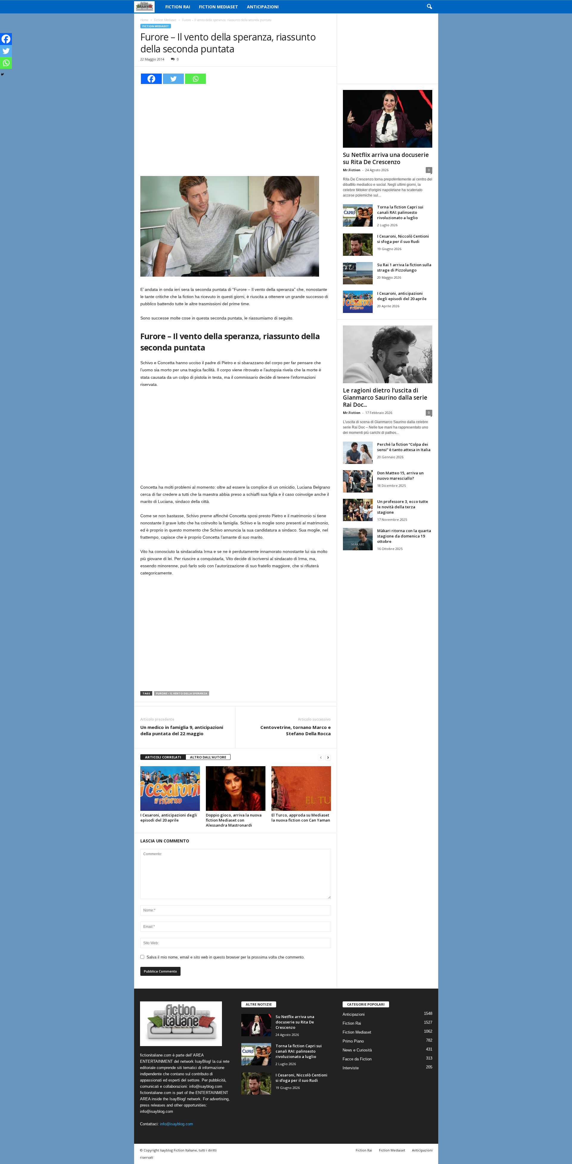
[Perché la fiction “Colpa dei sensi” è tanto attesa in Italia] (358, 453)
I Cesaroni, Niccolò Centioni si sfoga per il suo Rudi (403, 238)
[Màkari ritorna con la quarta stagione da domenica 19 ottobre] (358, 539)
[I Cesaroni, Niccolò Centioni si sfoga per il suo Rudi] (358, 244)
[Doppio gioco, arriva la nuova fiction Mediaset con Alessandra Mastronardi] (235, 788)
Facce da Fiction (357, 1059)
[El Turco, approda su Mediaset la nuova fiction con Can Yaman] (301, 788)
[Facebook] (151, 79)
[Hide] (2, 74)
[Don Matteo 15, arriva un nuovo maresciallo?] (358, 481)
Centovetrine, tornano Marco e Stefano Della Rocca (295, 730)
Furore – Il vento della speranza (181, 693)
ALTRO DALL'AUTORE (208, 757)
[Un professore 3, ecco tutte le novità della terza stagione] (358, 510)
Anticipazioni (263, 7)
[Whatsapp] (195, 79)
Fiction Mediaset (218, 7)
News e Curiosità (357, 1050)
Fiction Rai (177, 7)
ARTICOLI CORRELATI (163, 757)
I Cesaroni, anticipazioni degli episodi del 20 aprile (168, 817)
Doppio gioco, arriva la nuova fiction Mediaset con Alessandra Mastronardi (234, 820)
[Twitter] (173, 79)
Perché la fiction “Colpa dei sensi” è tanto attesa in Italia (403, 447)
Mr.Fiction (351, 170)
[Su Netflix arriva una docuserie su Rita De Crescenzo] (387, 119)
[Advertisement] (236, 129)
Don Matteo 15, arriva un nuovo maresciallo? (400, 475)
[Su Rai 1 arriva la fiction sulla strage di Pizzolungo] (358, 273)
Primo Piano (353, 1041)
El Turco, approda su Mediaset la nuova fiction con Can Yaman (300, 817)
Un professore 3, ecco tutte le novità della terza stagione (402, 507)
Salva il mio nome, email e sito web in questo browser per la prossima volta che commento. (226, 957)
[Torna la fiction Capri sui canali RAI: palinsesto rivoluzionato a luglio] (358, 215)
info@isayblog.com (176, 1124)
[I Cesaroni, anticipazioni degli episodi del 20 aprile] (170, 788)
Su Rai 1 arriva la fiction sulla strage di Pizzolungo (404, 267)
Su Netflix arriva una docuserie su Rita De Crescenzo (386, 158)
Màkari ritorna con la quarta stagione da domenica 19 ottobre (404, 536)
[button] (429, 6)
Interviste (351, 1068)
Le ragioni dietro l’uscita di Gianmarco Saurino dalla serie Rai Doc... (385, 398)
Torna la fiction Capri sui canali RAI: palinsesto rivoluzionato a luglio (400, 212)
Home (144, 20)
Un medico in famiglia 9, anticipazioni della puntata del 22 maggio (181, 730)
